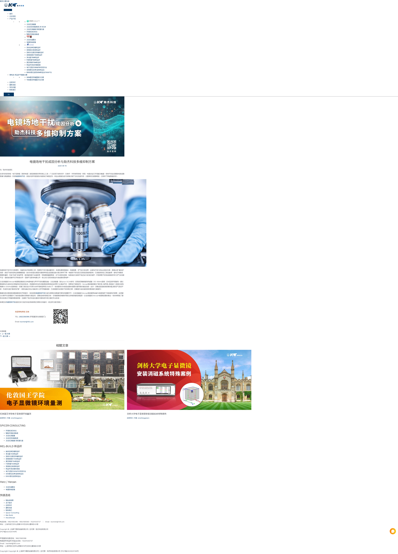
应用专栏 (12, 82)
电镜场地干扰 (20, 176)
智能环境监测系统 (33, 34)
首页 (11, 14)
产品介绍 (12, 19)
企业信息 (12, 16)
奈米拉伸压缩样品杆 (34, 47)
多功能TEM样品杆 (33, 57)
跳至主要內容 (4, 1)
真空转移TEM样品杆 (34, 62)
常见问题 (12, 87)
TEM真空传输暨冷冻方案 (35, 80)
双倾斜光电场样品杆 (34, 50)
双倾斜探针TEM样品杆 (34, 55)
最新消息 (12, 85)
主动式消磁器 (31, 24)
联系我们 (12, 90)
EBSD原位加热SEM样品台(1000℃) (39, 72)
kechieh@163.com (27, 322)
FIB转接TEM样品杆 (33, 60)
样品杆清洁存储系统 (34, 65)
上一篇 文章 (5, 334)
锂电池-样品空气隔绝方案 (18, 75)
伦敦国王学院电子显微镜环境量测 (15, 413)
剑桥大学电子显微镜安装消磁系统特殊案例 (146, 413)
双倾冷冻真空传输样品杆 (35, 52)
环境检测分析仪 (32, 32)
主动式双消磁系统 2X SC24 (36, 27)
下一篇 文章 (5, 336)
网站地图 (20, 532)
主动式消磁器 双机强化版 (35, 29)
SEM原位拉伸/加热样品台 (35, 70)
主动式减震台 (31, 40)
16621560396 (24, 317)
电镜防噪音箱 (31, 42)
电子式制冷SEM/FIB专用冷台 (37, 67)
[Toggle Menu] (8, 10)
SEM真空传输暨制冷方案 (35, 77)
